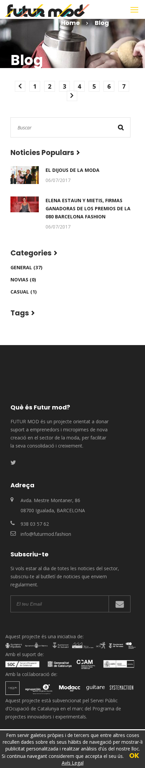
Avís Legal (73, 763)
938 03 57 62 (35, 524)
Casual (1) (23, 291)
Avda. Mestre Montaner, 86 (50, 500)
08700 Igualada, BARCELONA (53, 510)
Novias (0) (23, 279)
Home (70, 23)
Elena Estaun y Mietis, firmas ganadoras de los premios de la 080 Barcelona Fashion (88, 208)
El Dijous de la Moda (72, 170)
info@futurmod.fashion (46, 534)
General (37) (26, 267)
